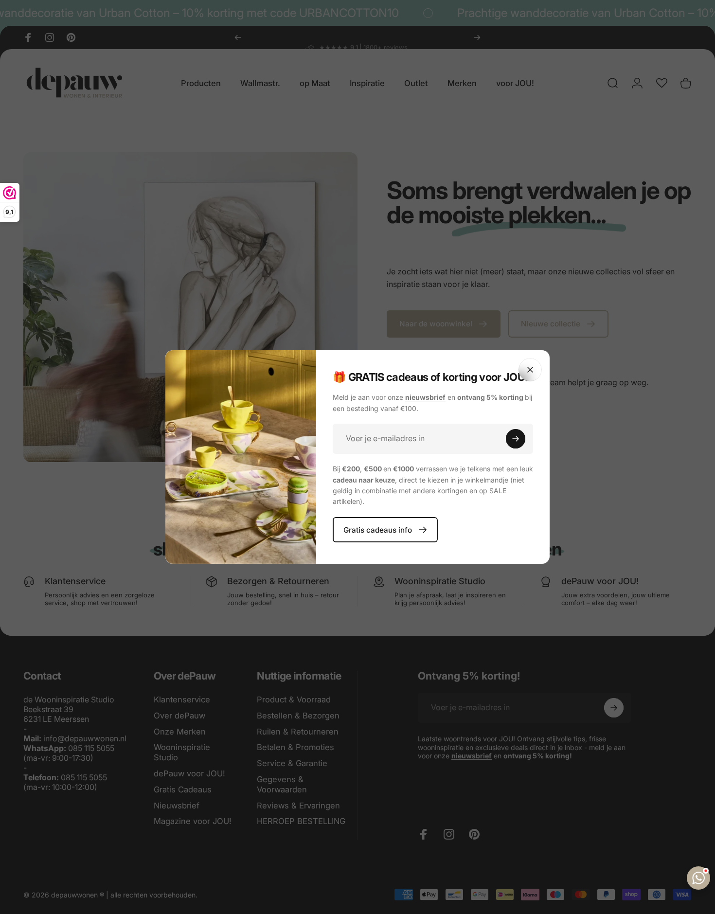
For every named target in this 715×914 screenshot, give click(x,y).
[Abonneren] (515, 438)
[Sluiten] (530, 369)
